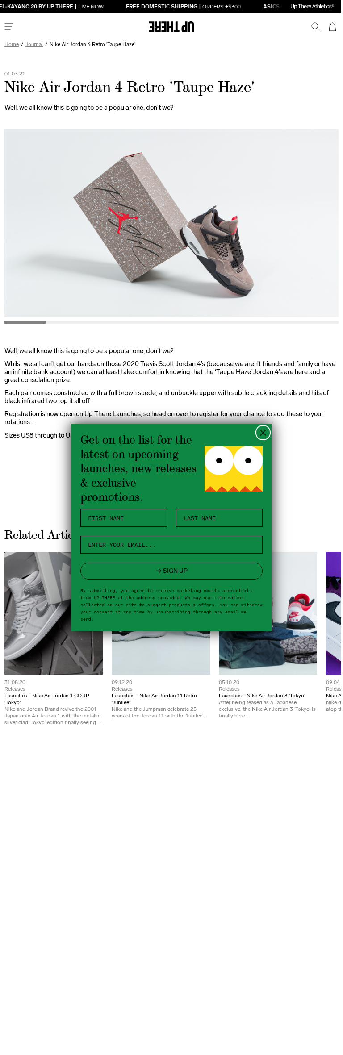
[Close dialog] (260, 432)
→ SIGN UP (168, 571)
